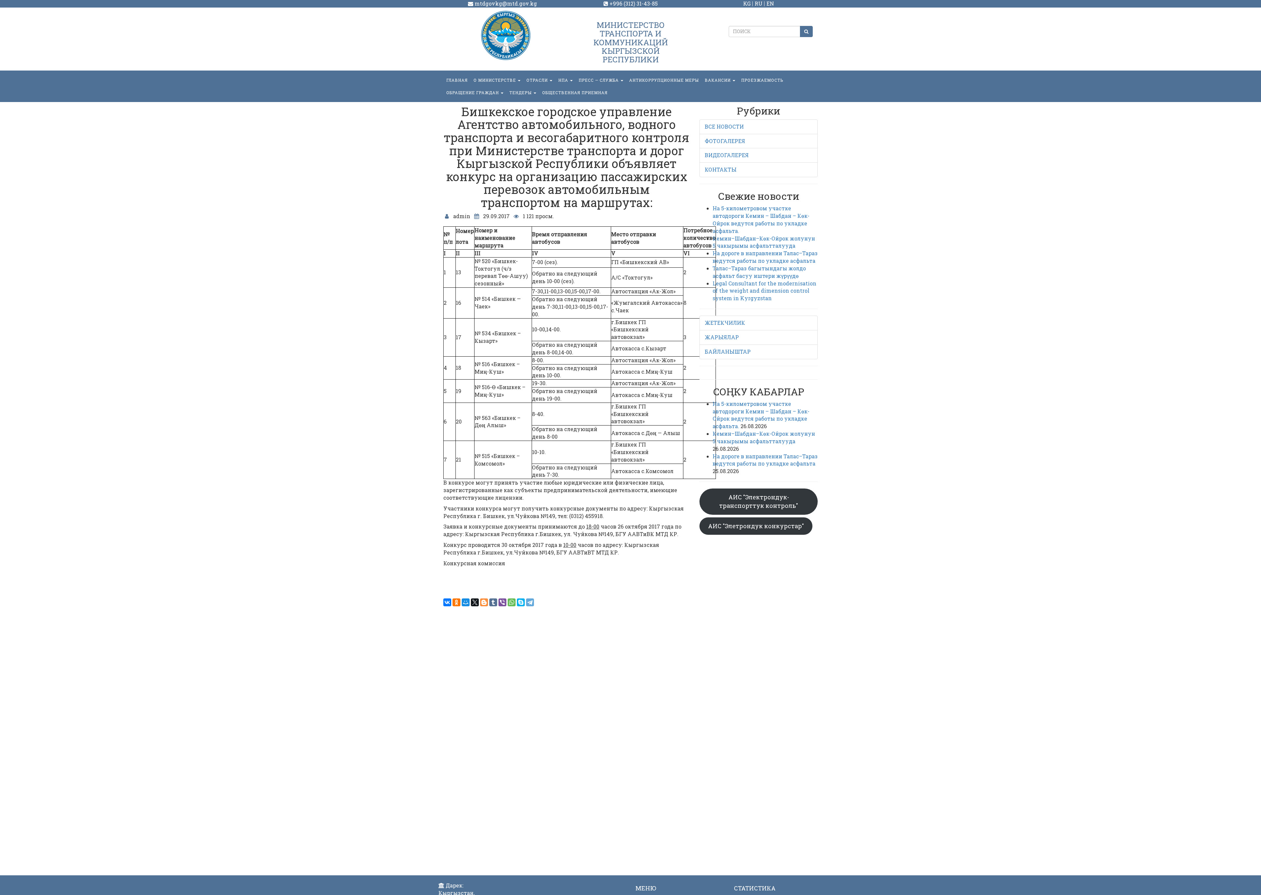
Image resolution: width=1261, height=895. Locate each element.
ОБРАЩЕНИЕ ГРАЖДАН (473, 92)
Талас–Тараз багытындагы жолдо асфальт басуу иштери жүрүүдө (759, 272)
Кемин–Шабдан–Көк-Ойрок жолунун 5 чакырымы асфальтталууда (764, 242)
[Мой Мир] (466, 602)
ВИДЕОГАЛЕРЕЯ (727, 155)
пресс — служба (599, 80)
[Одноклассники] (456, 602)
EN (770, 3)
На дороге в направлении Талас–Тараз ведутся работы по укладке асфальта (765, 257)
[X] (475, 602)
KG (747, 3)
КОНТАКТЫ (721, 169)
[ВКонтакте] (447, 602)
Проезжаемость (762, 80)
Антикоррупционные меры (664, 80)
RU (759, 3)
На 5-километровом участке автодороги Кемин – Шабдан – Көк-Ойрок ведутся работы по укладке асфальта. (761, 219)
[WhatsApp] (512, 602)
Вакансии (718, 80)
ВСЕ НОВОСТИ (724, 126)
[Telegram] (530, 602)
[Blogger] (484, 602)
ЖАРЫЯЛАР (722, 337)
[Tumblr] (493, 602)
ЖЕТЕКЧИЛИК (725, 322)
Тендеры (521, 92)
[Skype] (521, 602)
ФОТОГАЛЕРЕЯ (725, 140)
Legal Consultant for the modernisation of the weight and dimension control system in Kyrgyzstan (764, 291)
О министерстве (495, 80)
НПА (563, 80)
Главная (457, 80)
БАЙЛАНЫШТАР (728, 351)
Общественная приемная (575, 92)
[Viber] (502, 602)
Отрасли (537, 80)
